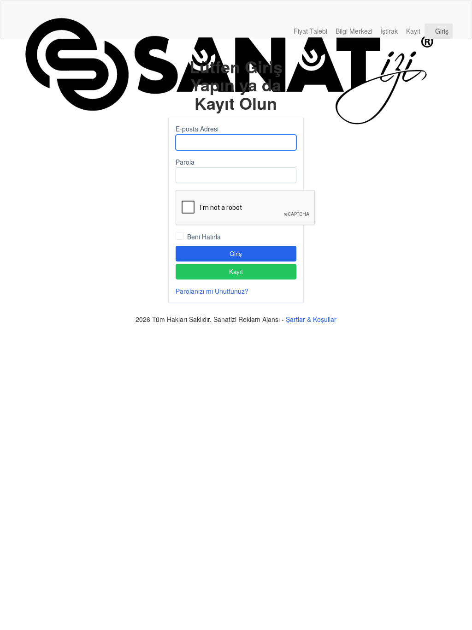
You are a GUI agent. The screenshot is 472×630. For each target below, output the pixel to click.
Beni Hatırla (204, 236)
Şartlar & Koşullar (311, 319)
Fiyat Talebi (310, 31)
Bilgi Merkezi (354, 31)
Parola (185, 161)
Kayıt (413, 31)
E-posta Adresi (197, 128)
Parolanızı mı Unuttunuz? (212, 291)
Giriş (440, 31)
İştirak (389, 31)
